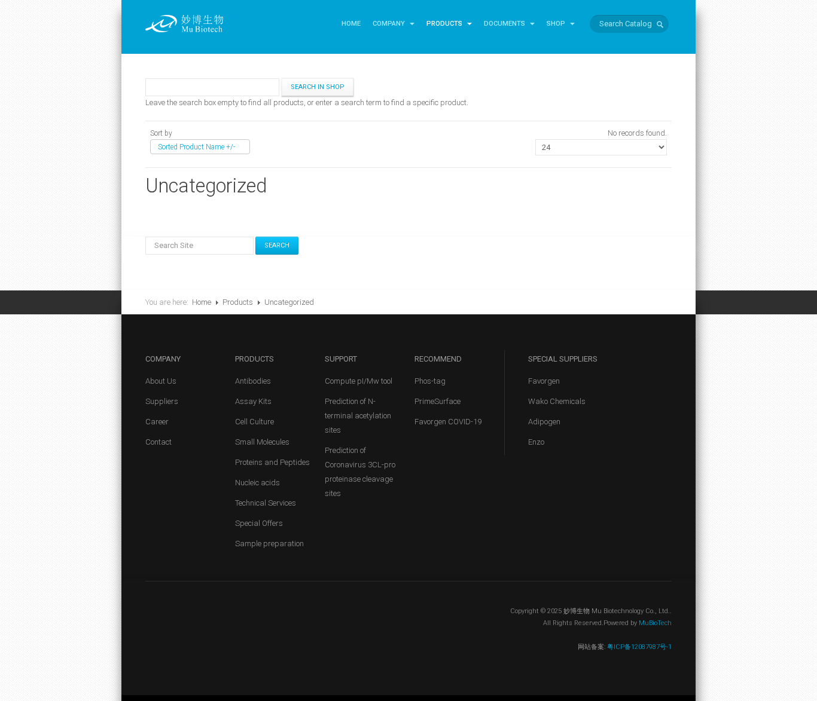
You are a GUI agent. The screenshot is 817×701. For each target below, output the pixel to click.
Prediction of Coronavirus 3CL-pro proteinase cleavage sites (360, 472)
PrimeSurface (437, 401)
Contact (158, 441)
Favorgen (544, 380)
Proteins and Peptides (272, 462)
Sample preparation (269, 543)
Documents (505, 23)
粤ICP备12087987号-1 (638, 647)
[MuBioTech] (184, 23)
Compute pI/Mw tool (358, 380)
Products (445, 23)
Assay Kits (253, 401)
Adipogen (544, 421)
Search (276, 245)
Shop (557, 23)
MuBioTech (655, 623)
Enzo (536, 441)
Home (351, 23)
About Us (160, 380)
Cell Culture (254, 421)
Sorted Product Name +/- (196, 147)
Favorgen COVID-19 (447, 421)
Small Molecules (262, 441)
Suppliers (161, 401)
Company (390, 23)
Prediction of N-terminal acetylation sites (358, 415)
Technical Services (265, 502)
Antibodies (253, 380)
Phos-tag (430, 380)
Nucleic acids (257, 482)
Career (157, 421)
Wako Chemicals (557, 401)
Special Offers (259, 523)
